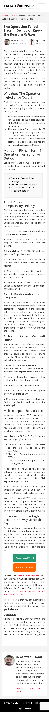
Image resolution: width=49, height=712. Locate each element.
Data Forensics (18, 703)
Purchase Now (24, 567)
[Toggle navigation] (41, 6)
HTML (28, 708)
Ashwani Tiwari (17, 43)
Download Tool (24, 558)
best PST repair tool (28, 575)
